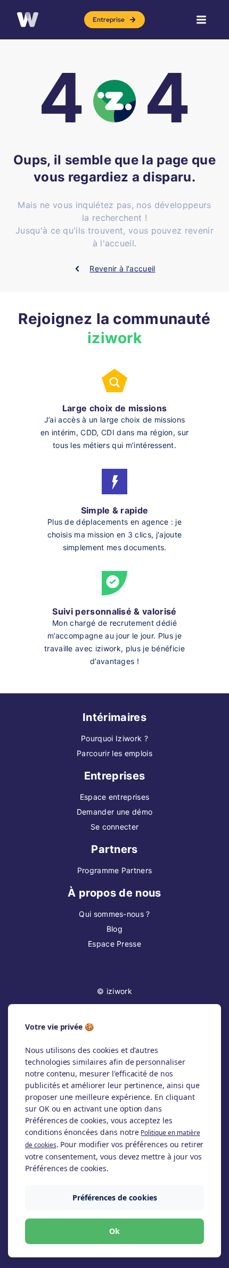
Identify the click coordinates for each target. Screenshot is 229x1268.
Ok (114, 1231)
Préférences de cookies (114, 1197)
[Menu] (201, 19)
